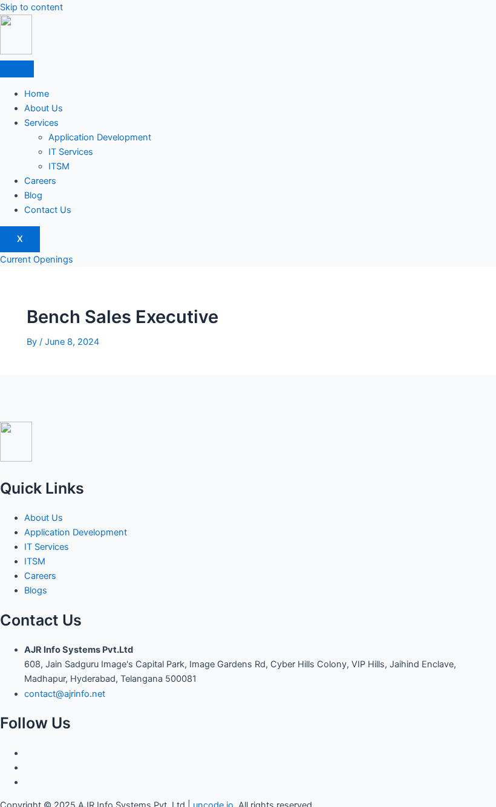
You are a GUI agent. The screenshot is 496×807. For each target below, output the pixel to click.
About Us (43, 108)
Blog (33, 195)
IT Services (70, 151)
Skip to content (31, 7)
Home (36, 93)
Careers (40, 180)
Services (41, 122)
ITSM (59, 166)
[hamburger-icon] (17, 68)
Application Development (99, 137)
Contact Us (47, 209)
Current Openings (36, 259)
